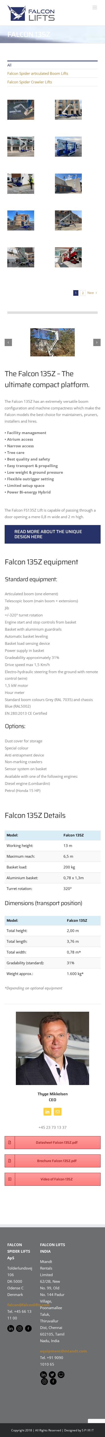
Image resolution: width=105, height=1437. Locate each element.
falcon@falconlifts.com (28, 1304)
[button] (8, 342)
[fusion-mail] (58, 1112)
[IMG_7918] (52, 342)
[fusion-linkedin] (47, 1112)
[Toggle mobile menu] (95, 7)
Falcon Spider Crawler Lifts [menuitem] (29, 81)
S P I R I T (88, 1430)
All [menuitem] (9, 65)
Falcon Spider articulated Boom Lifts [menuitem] (37, 73)
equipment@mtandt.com (63, 1351)
